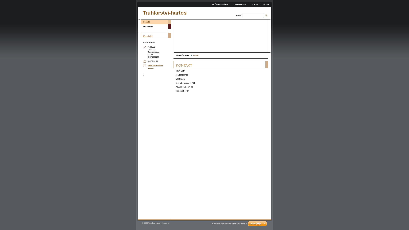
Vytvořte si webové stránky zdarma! (229, 223)
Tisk (267, 4)
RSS (256, 4)
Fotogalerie (148, 26)
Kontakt (146, 22)
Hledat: (239, 15)
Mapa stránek (241, 4)
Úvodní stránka (182, 55)
